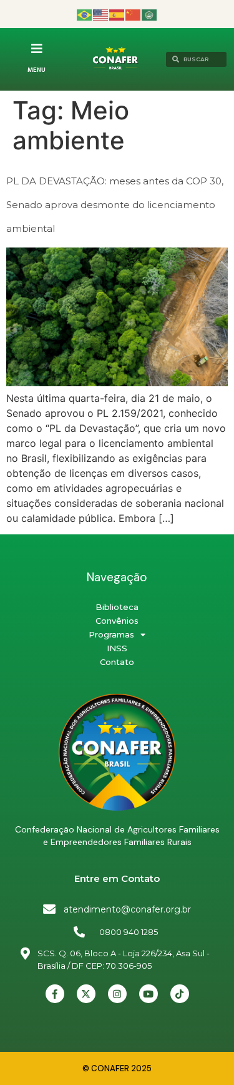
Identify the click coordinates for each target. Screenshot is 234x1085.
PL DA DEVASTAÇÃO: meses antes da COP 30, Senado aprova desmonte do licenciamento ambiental (114, 205)
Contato (117, 662)
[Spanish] (117, 14)
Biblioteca (117, 607)
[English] (101, 14)
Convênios (117, 621)
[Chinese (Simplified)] (133, 14)
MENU (36, 70)
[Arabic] (150, 14)
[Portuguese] (85, 14)
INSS (117, 648)
